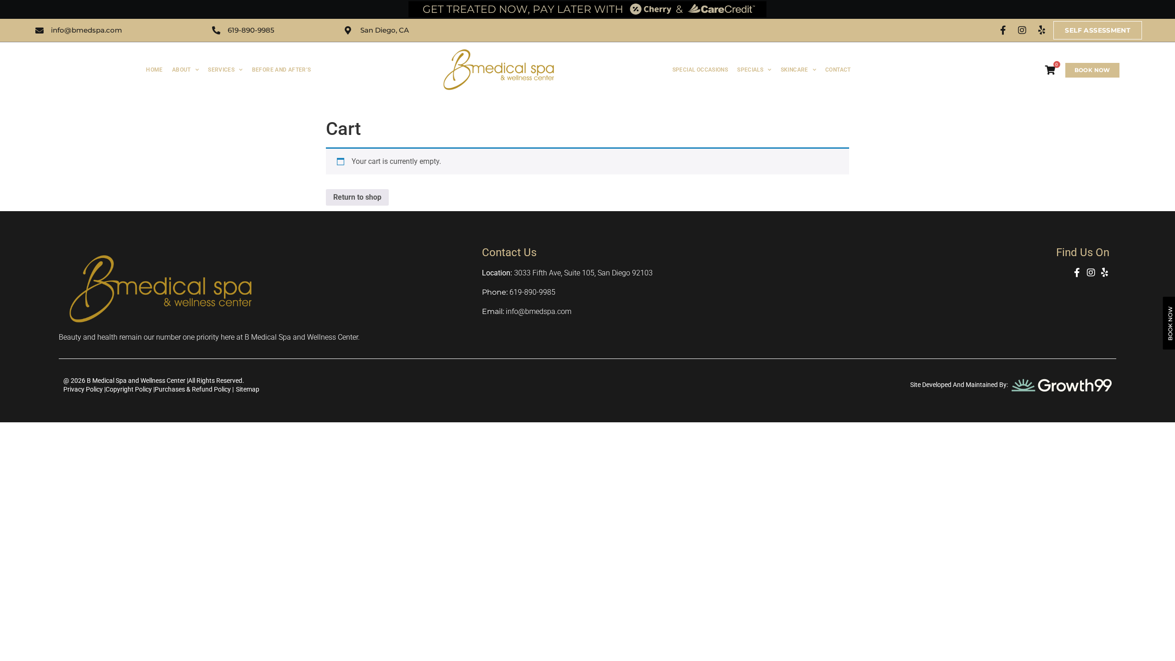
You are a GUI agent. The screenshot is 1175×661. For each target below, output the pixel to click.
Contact (838, 70)
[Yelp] (1041, 30)
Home (154, 70)
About (181, 70)
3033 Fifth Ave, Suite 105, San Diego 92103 (583, 273)
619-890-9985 (532, 292)
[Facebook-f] (1003, 30)
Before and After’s (281, 70)
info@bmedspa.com (538, 311)
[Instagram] (1022, 30)
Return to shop (357, 197)
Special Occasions (700, 70)
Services (221, 70)
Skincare (794, 70)
